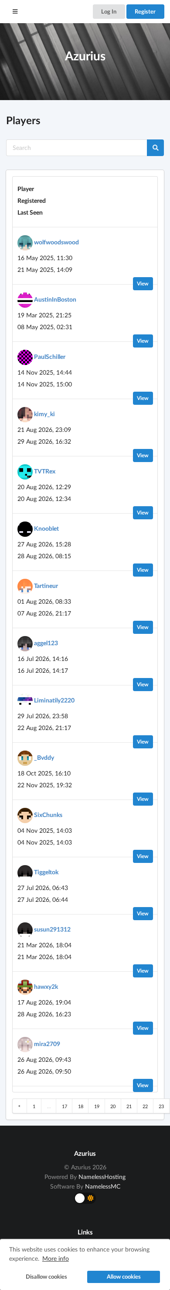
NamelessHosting (102, 1176)
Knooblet (46, 528)
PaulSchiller (49, 356)
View (143, 283)
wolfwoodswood (56, 242)
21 (129, 1106)
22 (145, 1106)
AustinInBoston (55, 299)
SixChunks (48, 814)
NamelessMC (102, 1186)
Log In (108, 11)
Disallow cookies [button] (46, 1276)
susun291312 (52, 929)
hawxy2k (46, 986)
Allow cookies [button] (124, 1276)
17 (64, 1106)
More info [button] (55, 1258)
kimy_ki (44, 413)
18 (80, 1106)
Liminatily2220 (54, 700)
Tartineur (46, 585)
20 (113, 1106)
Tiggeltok (46, 872)
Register (145, 11)
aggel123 (46, 643)
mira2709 (47, 1043)
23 (161, 1106)
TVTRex (44, 471)
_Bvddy (44, 757)
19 (96, 1106)
